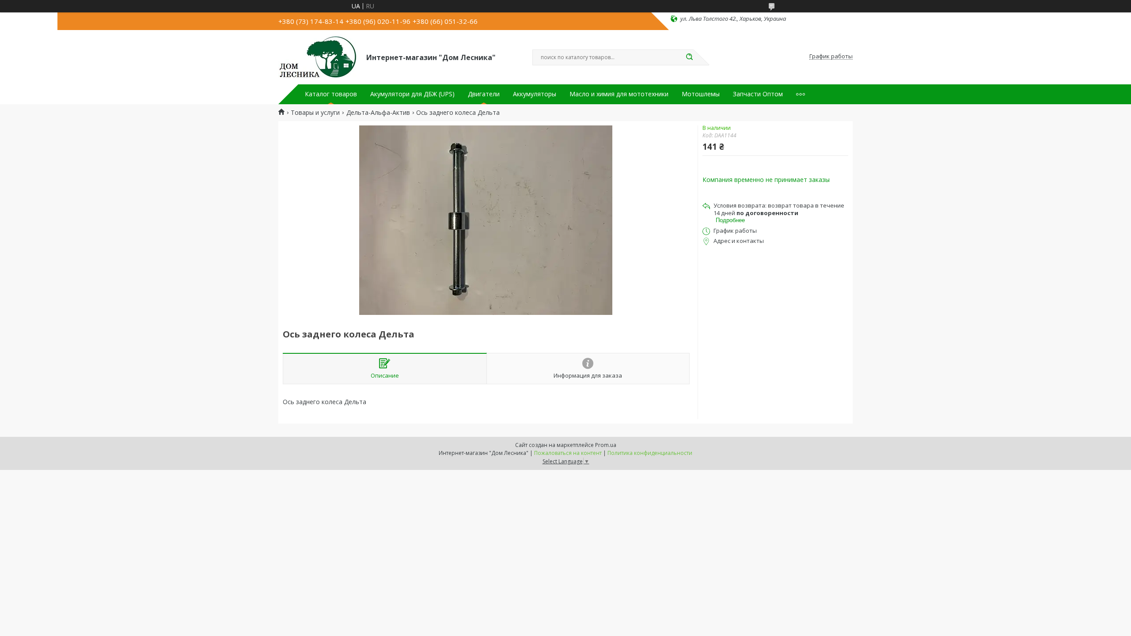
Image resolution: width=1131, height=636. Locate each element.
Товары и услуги (315, 113)
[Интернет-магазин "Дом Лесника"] (318, 56)
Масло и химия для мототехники (618, 94)
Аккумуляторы (534, 94)
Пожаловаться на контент (568, 453)
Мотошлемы (701, 94)
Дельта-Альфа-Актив (378, 113)
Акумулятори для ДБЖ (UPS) (412, 94)
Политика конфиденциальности (649, 453)
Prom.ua (605, 445)
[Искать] (689, 57)
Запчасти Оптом (758, 94)
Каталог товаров (331, 94)
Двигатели (484, 94)
